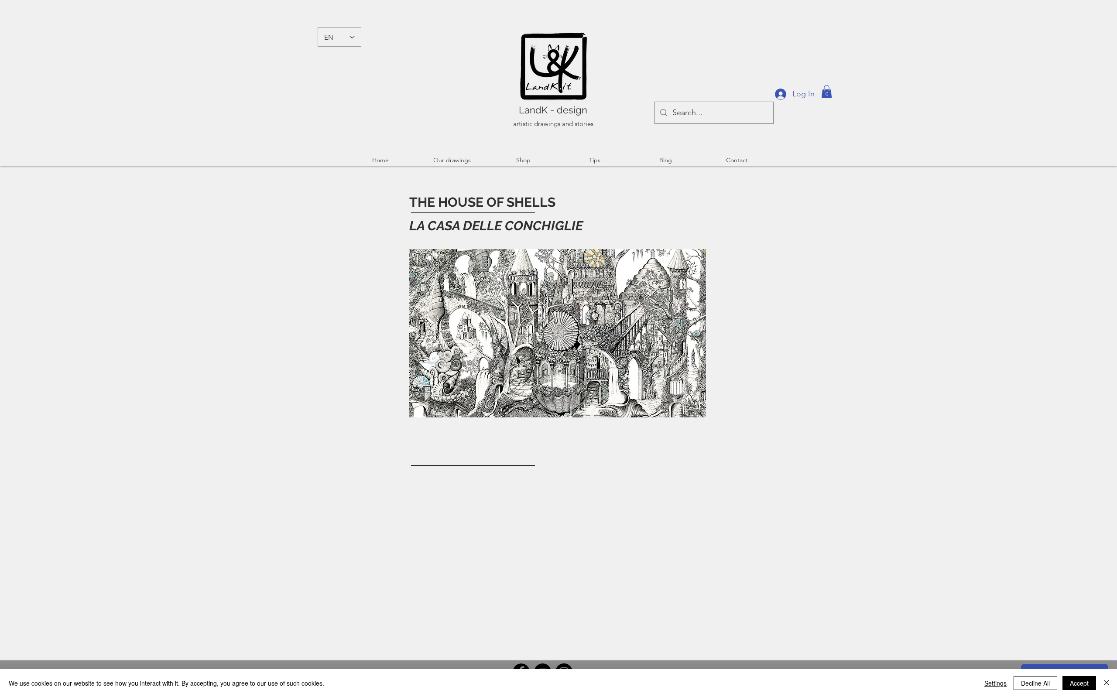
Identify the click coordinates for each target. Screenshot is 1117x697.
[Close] (1106, 683)
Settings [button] (995, 683)
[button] (826, 91)
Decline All (1035, 683)
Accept (1079, 683)
